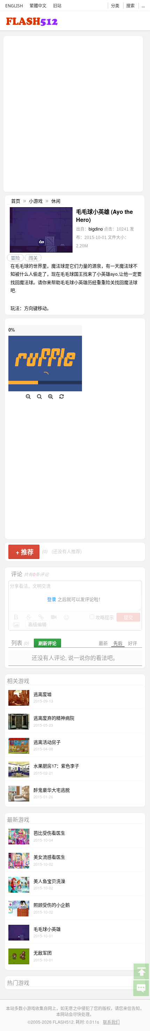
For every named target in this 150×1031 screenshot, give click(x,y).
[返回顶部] (141, 971)
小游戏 (36, 200)
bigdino (96, 228)
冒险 (15, 257)
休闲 (55, 200)
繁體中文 (38, 6)
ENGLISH (14, 6)
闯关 (33, 257)
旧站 (57, 6)
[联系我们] (141, 987)
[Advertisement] (75, 113)
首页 (15, 200)
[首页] (31, 23)
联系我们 (111, 1022)
